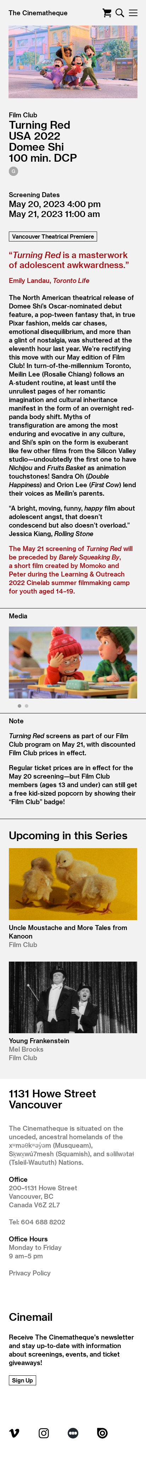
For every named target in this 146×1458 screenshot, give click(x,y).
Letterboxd (73, 1433)
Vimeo (14, 1433)
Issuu (102, 1433)
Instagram (43, 1433)
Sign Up (22, 1380)
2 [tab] (27, 707)
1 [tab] (20, 707)
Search (120, 13)
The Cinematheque (38, 12)
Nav (133, 13)
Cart (106, 13)
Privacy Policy (30, 1272)
